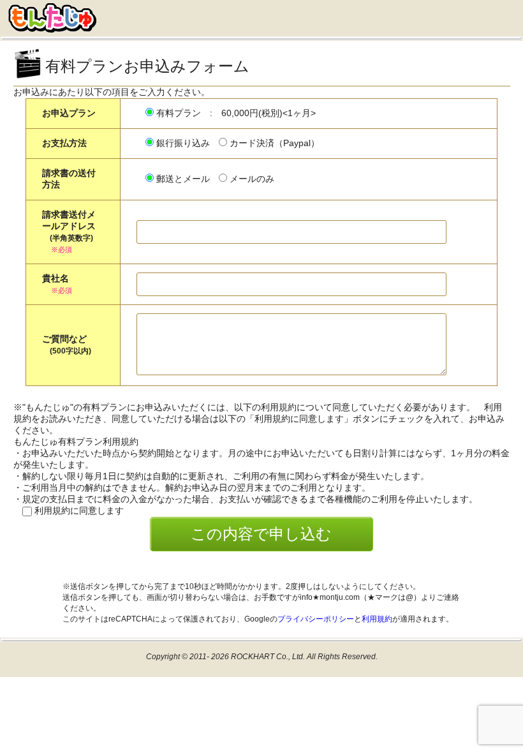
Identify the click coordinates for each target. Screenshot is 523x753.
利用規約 (377, 619)
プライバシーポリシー (315, 619)
